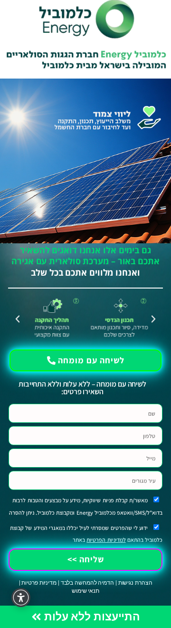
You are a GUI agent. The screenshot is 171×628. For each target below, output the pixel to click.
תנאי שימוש (85, 591)
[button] (153, 319)
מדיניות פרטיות (39, 582)
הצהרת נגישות (135, 582)
